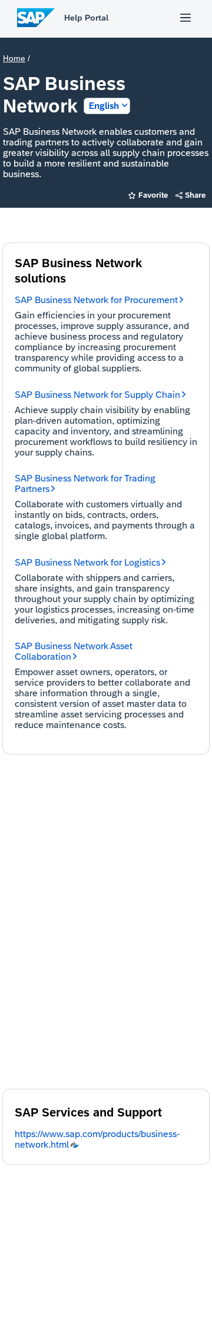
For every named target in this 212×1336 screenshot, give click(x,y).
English (104, 106)
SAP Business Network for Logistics (87, 562)
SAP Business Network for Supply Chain (97, 395)
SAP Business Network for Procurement (96, 300)
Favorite (148, 195)
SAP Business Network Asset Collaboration (73, 651)
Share (190, 195)
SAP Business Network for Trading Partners (85, 483)
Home (14, 58)
